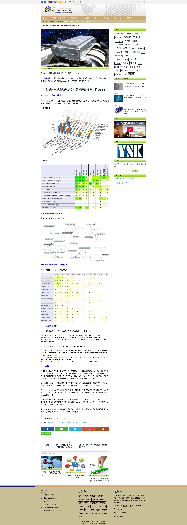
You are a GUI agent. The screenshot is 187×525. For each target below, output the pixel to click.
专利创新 (62, 18)
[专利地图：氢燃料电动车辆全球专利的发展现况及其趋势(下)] (75, 48)
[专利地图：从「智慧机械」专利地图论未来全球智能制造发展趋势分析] (99, 466)
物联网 (135, 44)
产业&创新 (118, 37)
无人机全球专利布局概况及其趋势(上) (134, 86)
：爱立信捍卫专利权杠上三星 (69, 2)
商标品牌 (74, 18)
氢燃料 (63, 422)
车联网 (118, 48)
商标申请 (127, 37)
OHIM (136, 56)
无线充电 (117, 63)
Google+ (88, 429)
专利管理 (132, 67)
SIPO (131, 59)
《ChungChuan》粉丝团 (97, 521)
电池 (125, 74)
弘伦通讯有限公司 (121, 183)
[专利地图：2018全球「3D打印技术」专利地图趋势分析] (75, 464)
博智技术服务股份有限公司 (124, 179)
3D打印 (133, 63)
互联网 (131, 74)
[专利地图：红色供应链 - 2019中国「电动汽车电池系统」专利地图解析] (51, 463)
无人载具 (119, 52)
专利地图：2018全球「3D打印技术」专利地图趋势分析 (75, 476)
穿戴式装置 (118, 74)
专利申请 (140, 48)
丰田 (89, 422)
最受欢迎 (118, 78)
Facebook (47, 429)
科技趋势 (86, 18)
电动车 (59, 21)
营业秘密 (127, 41)
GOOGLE (136, 52)
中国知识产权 (128, 48)
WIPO (131, 56)
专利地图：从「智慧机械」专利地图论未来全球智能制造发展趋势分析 (99, 480)
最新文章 (126, 78)
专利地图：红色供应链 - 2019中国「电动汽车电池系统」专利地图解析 (51, 473)
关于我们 (53, 18)
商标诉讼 (136, 37)
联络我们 (130, 18)
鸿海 (139, 63)
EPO (84, 422)
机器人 (125, 63)
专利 (117, 70)
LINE (61, 429)
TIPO (126, 59)
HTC (143, 52)
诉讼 (116, 67)
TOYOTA (78, 422)
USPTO (118, 59)
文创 (122, 33)
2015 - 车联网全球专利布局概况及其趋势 (135, 99)
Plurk (102, 429)
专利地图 (106, 18)
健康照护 (134, 70)
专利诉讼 (119, 41)
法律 (96, 18)
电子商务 (129, 33)
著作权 (138, 59)
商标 (138, 66)
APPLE (128, 52)
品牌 (117, 33)
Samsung (119, 55)
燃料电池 (70, 422)
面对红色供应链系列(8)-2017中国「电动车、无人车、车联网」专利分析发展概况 (135, 111)
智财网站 (118, 18)
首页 (44, 18)
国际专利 (125, 70)
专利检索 (134, 41)
